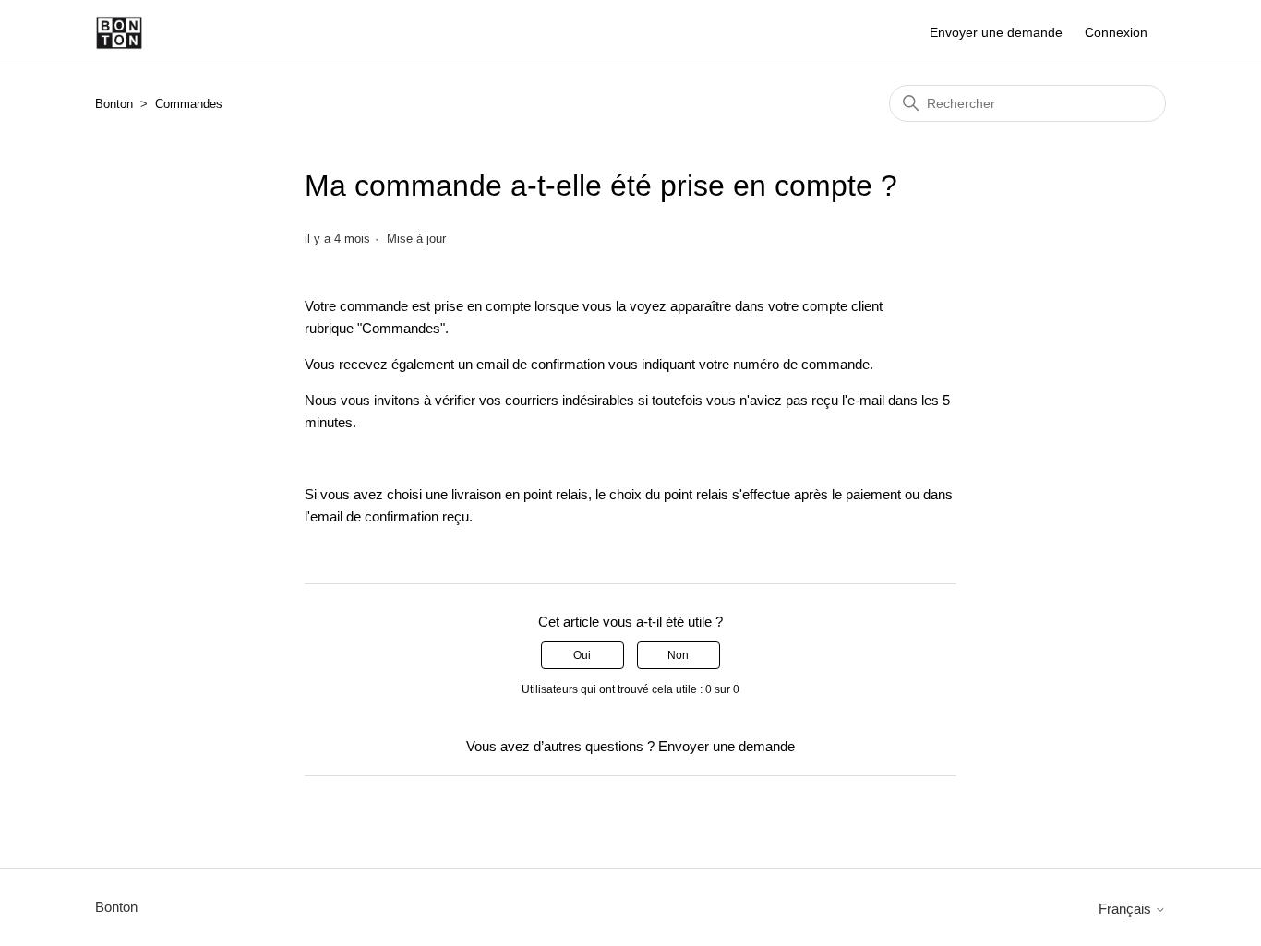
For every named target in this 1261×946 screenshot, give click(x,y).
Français (1127, 908)
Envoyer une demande (996, 32)
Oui (582, 655)
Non (678, 655)
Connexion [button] (1116, 32)
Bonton (114, 104)
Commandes (188, 104)
